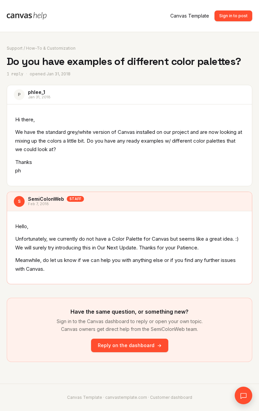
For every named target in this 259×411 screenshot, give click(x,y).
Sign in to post (233, 15)
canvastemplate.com (126, 397)
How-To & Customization (51, 48)
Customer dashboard (171, 397)
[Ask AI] (243, 395)
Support (15, 48)
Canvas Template (189, 16)
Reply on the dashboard (130, 345)
